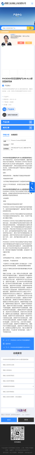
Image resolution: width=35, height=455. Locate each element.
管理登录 (20, 452)
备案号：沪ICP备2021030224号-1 (20, 450)
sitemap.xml (28, 452)
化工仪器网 (13, 452)
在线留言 (14, 135)
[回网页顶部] (32, 184)
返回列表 (8, 343)
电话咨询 (32, 190)
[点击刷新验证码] (21, 410)
